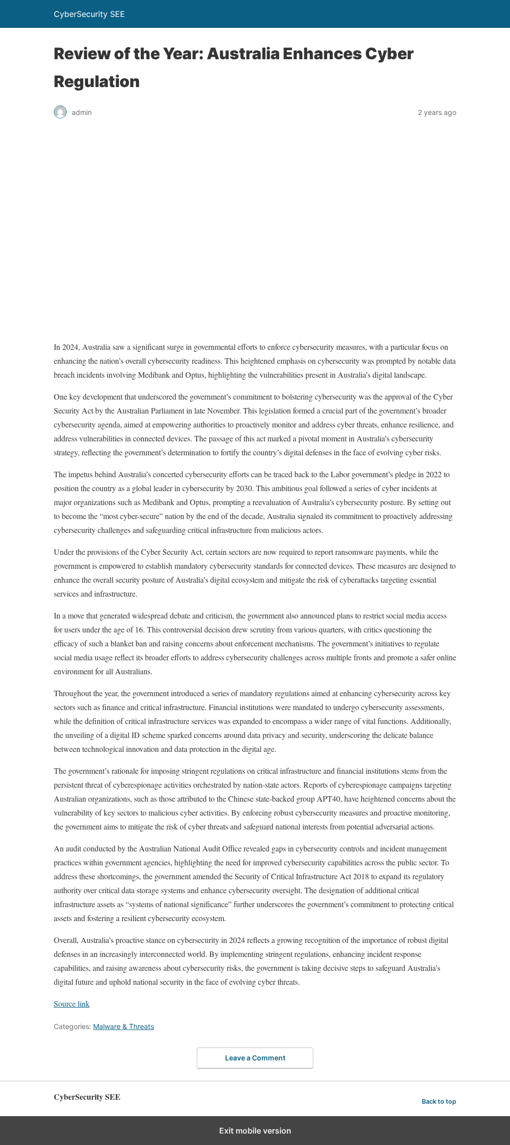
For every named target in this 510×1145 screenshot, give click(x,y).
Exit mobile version (255, 1131)
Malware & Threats (123, 1026)
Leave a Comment (255, 1057)
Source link (72, 1003)
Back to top (439, 1101)
